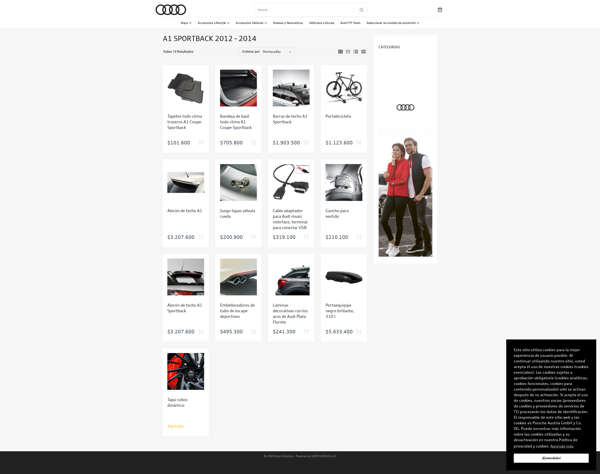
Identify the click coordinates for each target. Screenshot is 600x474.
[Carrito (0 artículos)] (439, 9)
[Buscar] (361, 9)
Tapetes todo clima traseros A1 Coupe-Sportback (184, 122)
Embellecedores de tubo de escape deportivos (237, 311)
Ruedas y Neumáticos (288, 23)
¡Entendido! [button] (551, 458)
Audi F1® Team (350, 23)
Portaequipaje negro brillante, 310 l (340, 311)
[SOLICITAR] (200, 142)
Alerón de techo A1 (184, 210)
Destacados (272, 51)
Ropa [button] (184, 23)
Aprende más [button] (562, 446)
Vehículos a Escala (321, 23)
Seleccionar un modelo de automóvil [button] (391, 23)
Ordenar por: (251, 51)
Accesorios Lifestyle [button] (212, 23)
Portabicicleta (338, 116)
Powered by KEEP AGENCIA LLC (316, 456)
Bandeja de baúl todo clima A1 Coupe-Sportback (236, 122)
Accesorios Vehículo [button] (249, 23)
